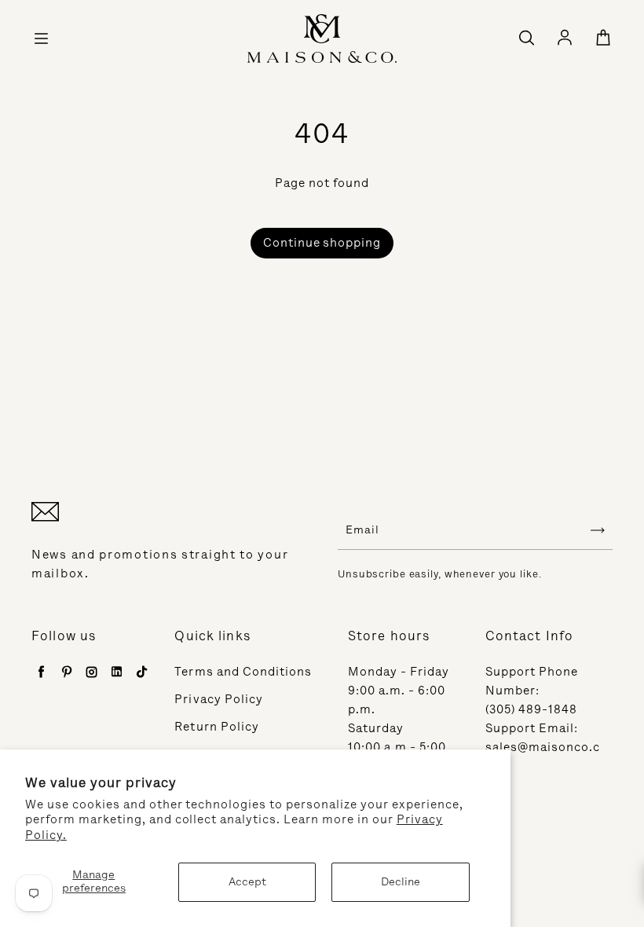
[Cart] (603, 38)
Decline (400, 882)
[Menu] (40, 38)
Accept (247, 882)
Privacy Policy (218, 699)
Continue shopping (322, 243)
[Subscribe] (598, 530)
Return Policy (216, 727)
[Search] (526, 38)
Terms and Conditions (243, 672)
